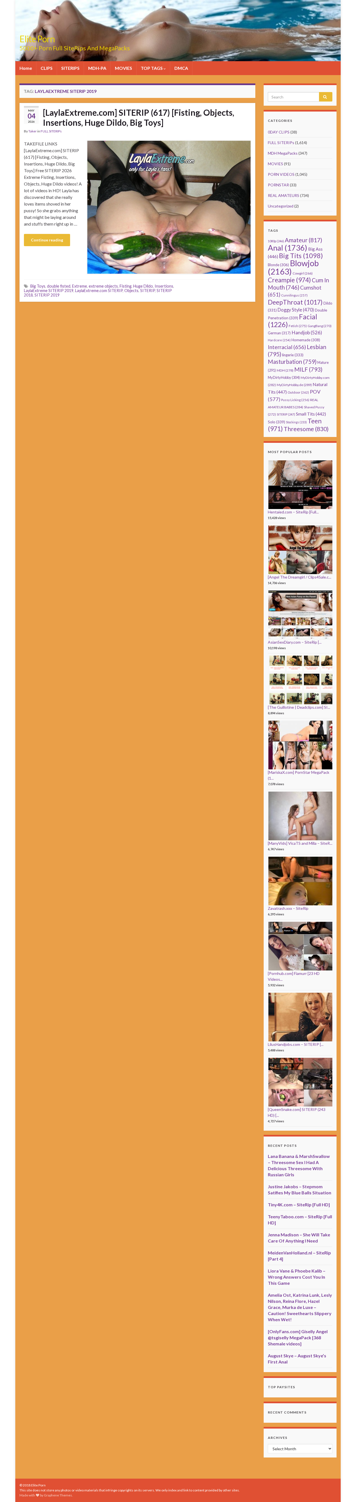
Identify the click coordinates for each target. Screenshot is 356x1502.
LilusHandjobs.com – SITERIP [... (295, 1044)
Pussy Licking (295, 400)
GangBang (320, 326)
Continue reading (47, 240)
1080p (276, 241)
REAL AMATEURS (283, 195)
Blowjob (293, 267)
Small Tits (311, 413)
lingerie (292, 355)
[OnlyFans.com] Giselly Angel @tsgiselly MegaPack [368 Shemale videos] (298, 1337)
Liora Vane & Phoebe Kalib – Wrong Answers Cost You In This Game (296, 1277)
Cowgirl (303, 273)
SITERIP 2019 (47, 295)
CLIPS (47, 68)
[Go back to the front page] (178, 30)
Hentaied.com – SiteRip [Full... (293, 512)
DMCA (181, 68)
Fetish (298, 326)
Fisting (126, 286)
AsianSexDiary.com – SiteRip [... (295, 642)
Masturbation (292, 361)
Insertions (164, 286)
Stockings (296, 422)
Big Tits (301, 256)
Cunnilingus (294, 295)
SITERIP (147, 290)
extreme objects (103, 286)
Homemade (305, 340)
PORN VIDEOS (281, 174)
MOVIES (123, 68)
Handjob (306, 332)
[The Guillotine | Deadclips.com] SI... (299, 707)
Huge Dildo (143, 286)
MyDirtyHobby (284, 377)
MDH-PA (97, 68)
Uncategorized (280, 206)
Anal (287, 247)
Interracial (287, 347)
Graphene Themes (58, 1495)
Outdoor (298, 392)
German (279, 333)
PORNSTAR (278, 184)
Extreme (79, 286)
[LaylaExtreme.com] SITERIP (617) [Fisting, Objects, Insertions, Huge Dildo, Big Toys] (138, 117)
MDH (285, 370)
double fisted (58, 286)
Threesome (306, 429)
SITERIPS (70, 68)
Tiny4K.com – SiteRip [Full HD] (299, 1204)
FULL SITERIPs (51, 131)
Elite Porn (37, 38)
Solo (276, 421)
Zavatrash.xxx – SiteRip (288, 908)
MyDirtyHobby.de (294, 385)
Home (25, 68)
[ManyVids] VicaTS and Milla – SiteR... (300, 843)
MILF (308, 369)
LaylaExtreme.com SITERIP (99, 290)
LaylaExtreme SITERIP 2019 (48, 290)
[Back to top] (343, 1489)
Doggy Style (296, 309)
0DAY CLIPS (279, 132)
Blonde (278, 265)
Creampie (289, 280)
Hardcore (279, 340)
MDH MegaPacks (283, 153)
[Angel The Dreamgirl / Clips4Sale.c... (299, 577)
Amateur (303, 239)
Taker (32, 131)
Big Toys (37, 286)
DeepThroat (295, 302)
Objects (131, 290)
